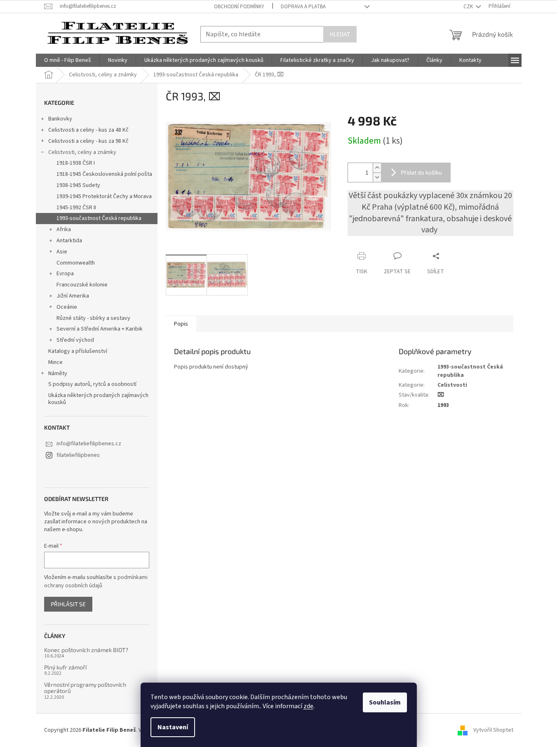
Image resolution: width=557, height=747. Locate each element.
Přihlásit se (68, 604)
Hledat (340, 34)
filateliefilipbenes (78, 455)
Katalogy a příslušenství (77, 351)
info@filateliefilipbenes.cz (88, 444)
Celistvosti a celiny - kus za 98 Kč (88, 141)
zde (308, 706)
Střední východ (75, 340)
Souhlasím (385, 702)
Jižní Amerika (72, 296)
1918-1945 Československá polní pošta (104, 174)
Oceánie (66, 307)
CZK (468, 6)
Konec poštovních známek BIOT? (86, 650)
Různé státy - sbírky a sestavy (93, 318)
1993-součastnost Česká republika (98, 218)
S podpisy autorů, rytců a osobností (92, 384)
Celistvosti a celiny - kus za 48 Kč (88, 130)
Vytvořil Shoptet (493, 730)
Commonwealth (75, 263)
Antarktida (69, 240)
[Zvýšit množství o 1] (377, 168)
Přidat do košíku (421, 172)
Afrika (63, 229)
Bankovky (60, 119)
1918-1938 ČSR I (75, 163)
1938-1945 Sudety (78, 185)
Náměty (57, 373)
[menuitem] (67, 60)
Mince (55, 362)
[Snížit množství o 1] (377, 177)
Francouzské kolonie (82, 285)
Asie (61, 252)
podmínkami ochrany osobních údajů (96, 581)
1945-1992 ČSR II (76, 207)
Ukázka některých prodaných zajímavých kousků (98, 399)
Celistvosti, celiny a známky (82, 152)
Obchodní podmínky (239, 6)
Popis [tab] (181, 324)
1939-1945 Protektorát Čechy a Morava (104, 196)
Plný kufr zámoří (65, 667)
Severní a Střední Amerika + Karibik (99, 329)
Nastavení (172, 727)
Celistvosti (452, 385)
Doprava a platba (303, 6)
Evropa (65, 273)
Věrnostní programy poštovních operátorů (85, 687)
